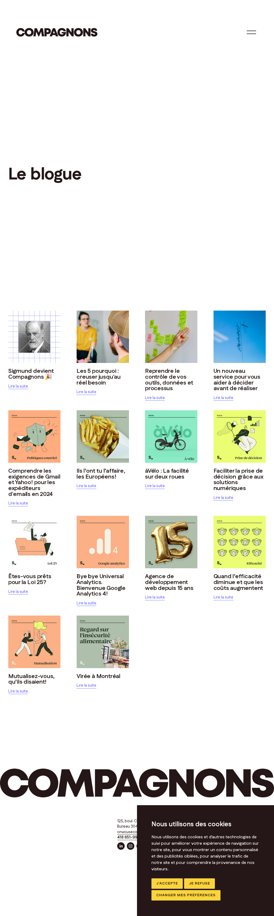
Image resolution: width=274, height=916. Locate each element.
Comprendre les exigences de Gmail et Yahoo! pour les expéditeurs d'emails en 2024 (34, 482)
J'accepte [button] (167, 883)
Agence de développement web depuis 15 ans (169, 582)
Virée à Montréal (98, 676)
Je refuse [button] (199, 883)
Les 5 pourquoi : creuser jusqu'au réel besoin (99, 377)
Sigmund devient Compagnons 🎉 (31, 374)
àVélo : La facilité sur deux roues (167, 474)
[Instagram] (130, 846)
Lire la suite (18, 386)
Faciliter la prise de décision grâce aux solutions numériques (239, 479)
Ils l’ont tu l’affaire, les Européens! (101, 474)
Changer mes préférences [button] (186, 895)
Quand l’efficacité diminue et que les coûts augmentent (238, 582)
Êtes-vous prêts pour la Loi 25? (29, 579)
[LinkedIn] (121, 846)
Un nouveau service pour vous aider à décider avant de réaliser (237, 380)
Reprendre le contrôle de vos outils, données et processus (169, 380)
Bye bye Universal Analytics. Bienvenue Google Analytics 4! (101, 585)
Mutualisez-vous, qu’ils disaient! (31, 679)
